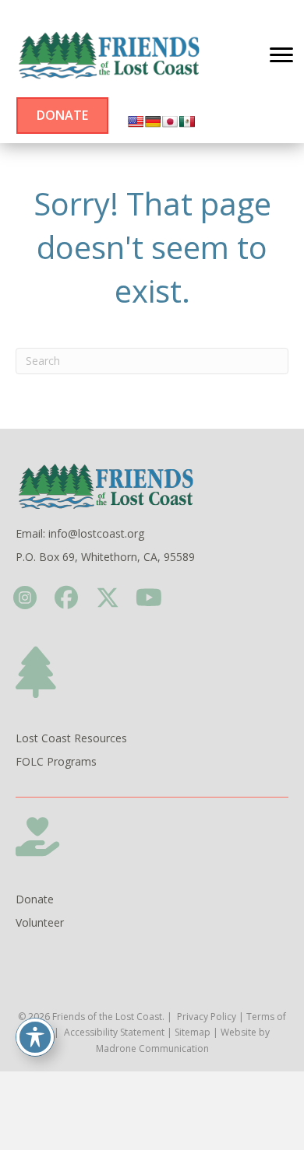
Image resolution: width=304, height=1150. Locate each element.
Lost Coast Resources (71, 738)
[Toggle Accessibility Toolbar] (35, 1037)
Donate (35, 899)
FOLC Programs (56, 761)
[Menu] (281, 55)
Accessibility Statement (114, 1032)
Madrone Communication (152, 1048)
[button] (24, 597)
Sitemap (192, 1032)
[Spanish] (187, 121)
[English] (135, 121)
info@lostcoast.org (96, 533)
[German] (153, 121)
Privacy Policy (206, 1016)
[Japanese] (170, 121)
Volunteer (40, 922)
